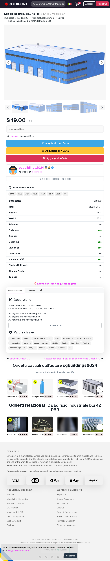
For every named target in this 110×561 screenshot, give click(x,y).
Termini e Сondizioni (66, 521)
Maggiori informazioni (18, 550)
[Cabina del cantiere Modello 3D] (92, 387)
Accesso (89, 4)
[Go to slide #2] (37, 107)
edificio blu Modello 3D (17, 434)
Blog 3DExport (14, 521)
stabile (55, 343)
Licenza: (14, 136)
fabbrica (61, 348)
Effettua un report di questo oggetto (56, 283)
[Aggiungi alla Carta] (18, 391)
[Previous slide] (8, 62)
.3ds (58, 194)
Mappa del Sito (83, 542)
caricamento (39, 338)
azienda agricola (17, 348)
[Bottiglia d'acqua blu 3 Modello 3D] (42, 387)
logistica (75, 343)
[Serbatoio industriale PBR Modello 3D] (17, 387)
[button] (99, 389)
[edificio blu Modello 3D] (17, 424)
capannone (68, 338)
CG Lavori (11, 525)
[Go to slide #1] (20, 107)
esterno (27, 343)
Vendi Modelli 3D (15, 512)
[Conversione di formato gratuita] (65, 194)
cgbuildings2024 (31, 168)
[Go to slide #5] (88, 107)
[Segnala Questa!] (23, 391)
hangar (32, 348)
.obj (51, 194)
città (57, 338)
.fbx (27, 194)
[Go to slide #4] (71, 107)
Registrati (102, 4)
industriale (15, 338)
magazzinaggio (41, 343)
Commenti (31, 290)
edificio (26, 338)
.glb (35, 194)
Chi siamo (13, 451)
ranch (51, 348)
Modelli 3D (12, 494)
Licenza (60, 507)
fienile (64, 343)
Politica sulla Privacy (67, 516)
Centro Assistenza (65, 499)
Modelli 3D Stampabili (17, 499)
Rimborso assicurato (66, 525)
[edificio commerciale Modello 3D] (92, 424)
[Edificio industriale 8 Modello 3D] (67, 387)
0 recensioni (37, 172)
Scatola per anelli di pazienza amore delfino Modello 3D (72, 358)
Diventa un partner (15, 516)
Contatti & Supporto (69, 490)
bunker (42, 348)
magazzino (15, 343)
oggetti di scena (84, 338)
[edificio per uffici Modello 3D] (42, 424)
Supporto (61, 494)
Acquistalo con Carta (57, 143)
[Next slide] (101, 62)
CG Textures (12, 507)
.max (12, 194)
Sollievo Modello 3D (20, 358)
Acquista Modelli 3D (19, 490)
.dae (20, 194)
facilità (86, 343)
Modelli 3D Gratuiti (15, 503)
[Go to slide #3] (54, 107)
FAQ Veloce (62, 503)
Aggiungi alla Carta (56, 158)
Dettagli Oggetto (15, 290)
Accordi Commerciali (67, 512)
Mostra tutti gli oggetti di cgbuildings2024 (55, 372)
